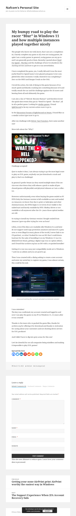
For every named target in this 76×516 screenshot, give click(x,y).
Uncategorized (40, 366)
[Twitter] (17, 354)
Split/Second (16, 107)
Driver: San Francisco (39, 121)
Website (15, 446)
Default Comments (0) (19, 386)
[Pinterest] (25, 354)
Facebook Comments (34, 386)
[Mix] (33, 354)
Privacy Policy (16, 512)
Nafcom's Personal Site (22, 7)
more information (35, 511)
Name (14, 428)
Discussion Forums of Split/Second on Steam (34, 112)
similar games (43, 104)
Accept (47, 511)
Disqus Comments (48, 386)
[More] (40, 354)
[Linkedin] (21, 354)
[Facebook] (13, 354)
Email (15, 437)
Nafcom (29, 366)
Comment (16, 399)
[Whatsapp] (36, 354)
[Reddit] (29, 354)
